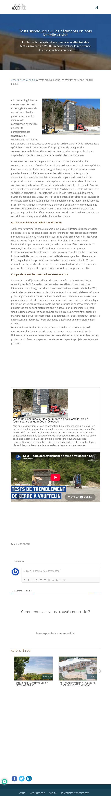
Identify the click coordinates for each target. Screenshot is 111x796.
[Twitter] (22, 778)
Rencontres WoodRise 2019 (75, 793)
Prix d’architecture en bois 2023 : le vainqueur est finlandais (78, 684)
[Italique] (28, 580)
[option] (33, 672)
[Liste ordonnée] (41, 580)
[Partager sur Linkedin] (29, 778)
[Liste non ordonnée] (45, 580)
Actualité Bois (29, 80)
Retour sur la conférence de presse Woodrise (31, 684)
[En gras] (24, 580)
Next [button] (100, 670)
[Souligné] (32, 580)
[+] (64, 580)
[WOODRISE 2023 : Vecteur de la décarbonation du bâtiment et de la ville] (33, 668)
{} (61, 580)
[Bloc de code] (53, 580)
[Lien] (57, 580)
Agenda (53, 793)
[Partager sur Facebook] (14, 778)
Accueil (15, 80)
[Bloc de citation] (49, 580)
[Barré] (37, 580)
